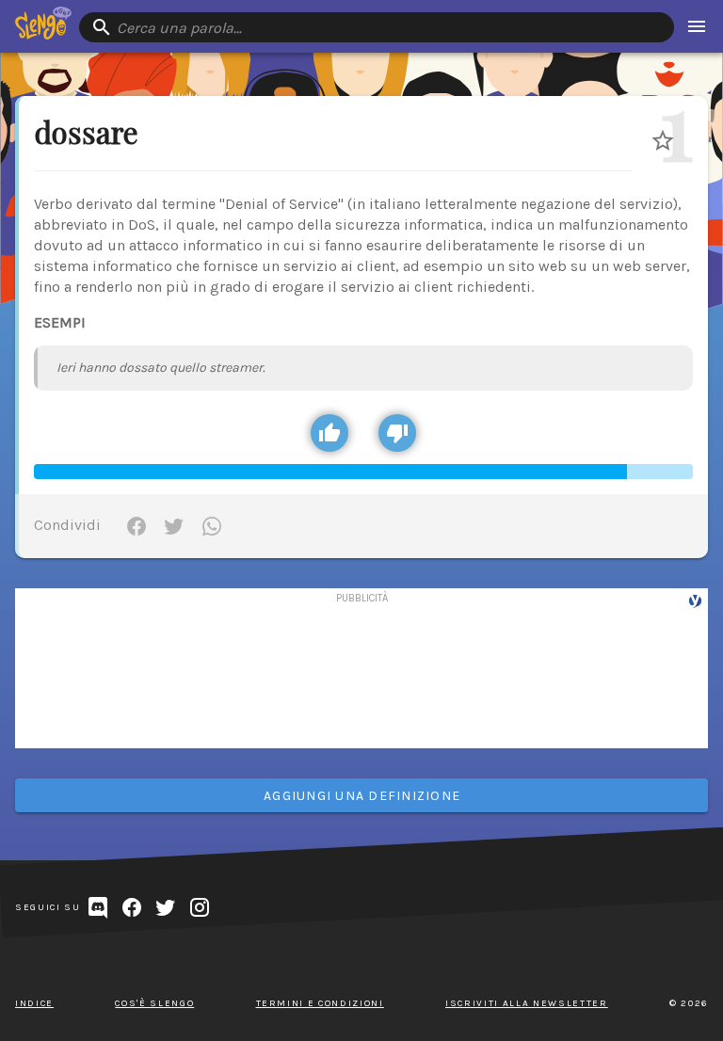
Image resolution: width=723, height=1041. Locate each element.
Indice (34, 1003)
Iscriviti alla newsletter (526, 1003)
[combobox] (376, 27)
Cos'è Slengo (154, 1003)
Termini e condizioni (320, 1003)
